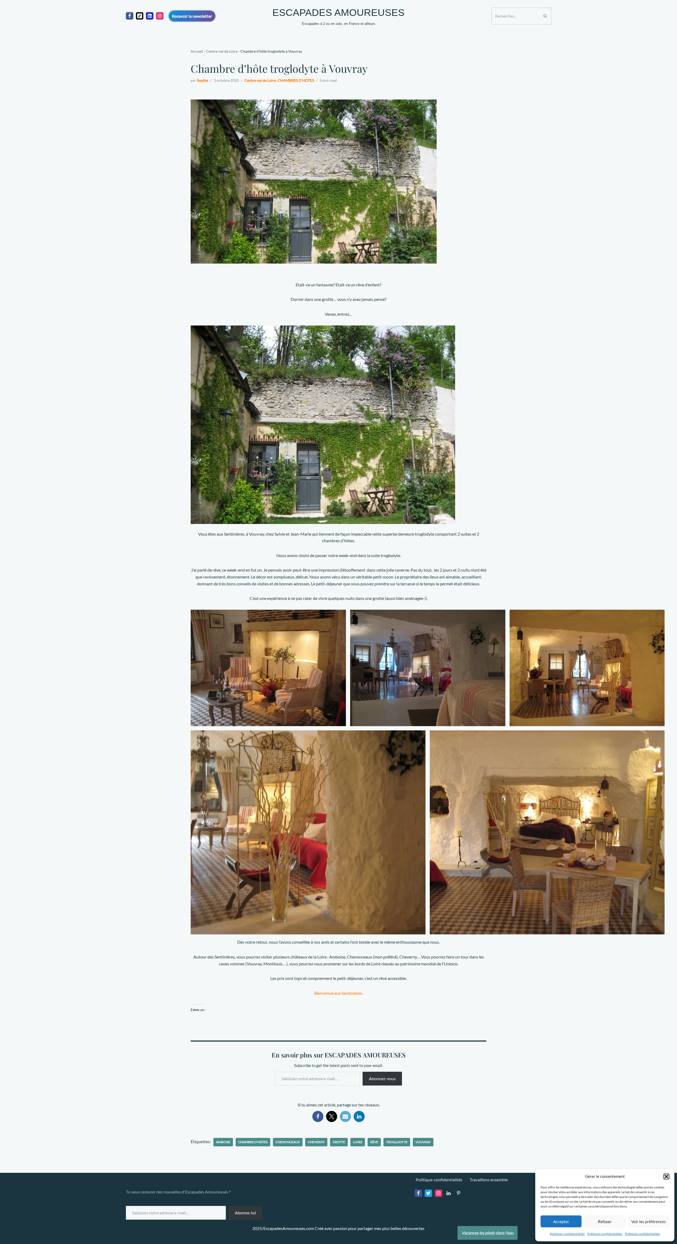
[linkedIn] (149, 16)
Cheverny (316, 1142)
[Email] (345, 1116)
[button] (666, 1176)
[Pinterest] (458, 1193)
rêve (374, 1142)
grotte (339, 1142)
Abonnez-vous (382, 1078)
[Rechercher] (545, 16)
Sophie (202, 80)
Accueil (197, 51)
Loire (357, 1142)
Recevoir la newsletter (192, 16)
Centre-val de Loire (221, 51)
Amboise (223, 1142)
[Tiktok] (139, 16)
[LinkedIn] (359, 1116)
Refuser (605, 1221)
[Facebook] (129, 16)
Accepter (561, 1221)
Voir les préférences (648, 1221)
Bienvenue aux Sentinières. (338, 993)
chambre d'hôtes (253, 1142)
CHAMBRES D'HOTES (295, 80)
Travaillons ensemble (489, 1179)
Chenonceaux (288, 1142)
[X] (331, 1116)
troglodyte (397, 1142)
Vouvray (423, 1142)
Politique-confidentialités (567, 1234)
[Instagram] (159, 16)
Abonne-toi (245, 1212)
